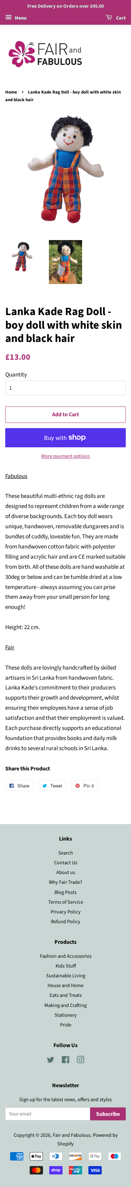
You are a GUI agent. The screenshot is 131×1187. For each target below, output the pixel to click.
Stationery (65, 1015)
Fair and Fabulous (71, 1135)
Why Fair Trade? (65, 882)
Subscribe (108, 1114)
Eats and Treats (66, 995)
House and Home (65, 985)
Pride (65, 1025)
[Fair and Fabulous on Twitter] (50, 1061)
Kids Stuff (66, 966)
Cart (120, 18)
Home (11, 92)
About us (65, 872)
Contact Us (65, 862)
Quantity (16, 375)
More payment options (65, 456)
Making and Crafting (65, 1005)
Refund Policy (65, 921)
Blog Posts (65, 892)
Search (65, 853)
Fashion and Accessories (66, 956)
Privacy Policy (66, 912)
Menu (20, 18)
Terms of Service (65, 902)
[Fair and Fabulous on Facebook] (65, 1061)
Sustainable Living (65, 975)
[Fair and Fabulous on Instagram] (80, 1061)
